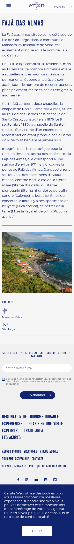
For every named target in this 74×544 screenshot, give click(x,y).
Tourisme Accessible (15, 459)
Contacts (37, 459)
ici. (17, 384)
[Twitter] (55, 480)
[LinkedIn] (45, 480)
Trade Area (33, 430)
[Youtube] (36, 480)
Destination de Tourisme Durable (30, 416)
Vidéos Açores (49, 451)
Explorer (10, 430)
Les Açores (11, 437)
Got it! (37, 531)
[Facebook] (18, 480)
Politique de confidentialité (48, 466)
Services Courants (14, 466)
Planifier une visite (46, 423)
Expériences (12, 423)
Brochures (30, 451)
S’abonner (37, 395)
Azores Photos (11, 451)
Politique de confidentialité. (27, 517)
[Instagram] (26, 480)
